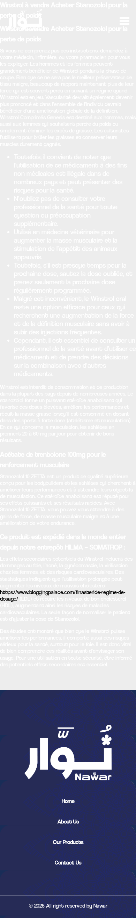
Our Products (68, 842)
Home (68, 801)
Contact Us (68, 862)
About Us (68, 821)
